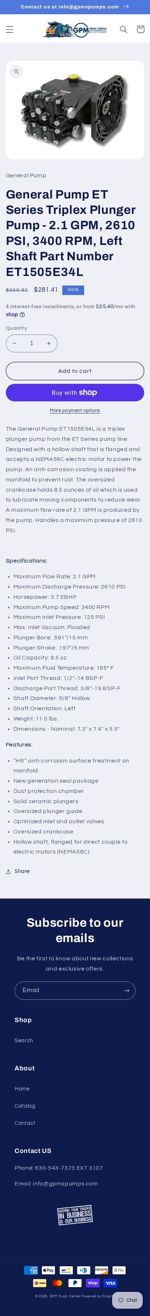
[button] (9, 29)
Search (24, 1040)
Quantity (16, 328)
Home (22, 1089)
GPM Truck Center (65, 1296)
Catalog (25, 1106)
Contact (25, 1123)
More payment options (75, 410)
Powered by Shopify (98, 1296)
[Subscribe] (126, 990)
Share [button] (22, 871)
